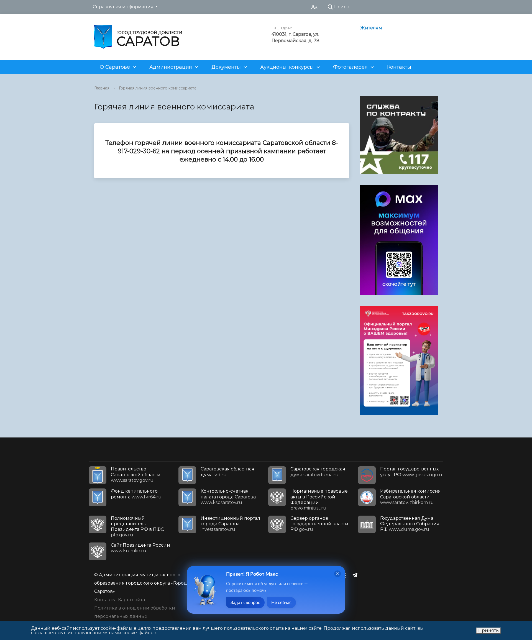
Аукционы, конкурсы (287, 67)
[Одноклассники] (345, 575)
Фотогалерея (350, 67)
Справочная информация (123, 6)
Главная (101, 88)
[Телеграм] (356, 575)
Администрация (170, 67)
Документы (226, 67)
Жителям (371, 27)
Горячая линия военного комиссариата (157, 88)
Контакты (399, 67)
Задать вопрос (245, 602)
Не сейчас (281, 602)
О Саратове (115, 67)
